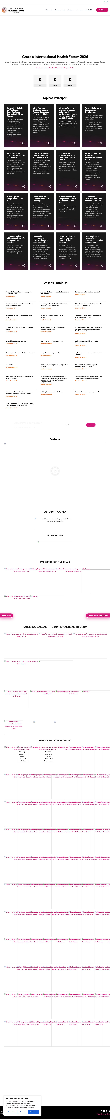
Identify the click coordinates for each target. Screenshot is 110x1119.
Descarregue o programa (98, 615)
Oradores (71, 10)
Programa (79, 10)
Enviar (90, 425)
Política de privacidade (103, 1114)
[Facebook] (101, 1111)
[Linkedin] (106, 1111)
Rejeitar (22, 1112)
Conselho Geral (60, 10)
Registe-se (6, 615)
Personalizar (11, 1112)
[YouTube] (109, 1111)
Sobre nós (49, 10)
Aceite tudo (33, 1112)
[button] (102, 10)
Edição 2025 (89, 10)
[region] (22, 1106)
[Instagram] (104, 1111)
